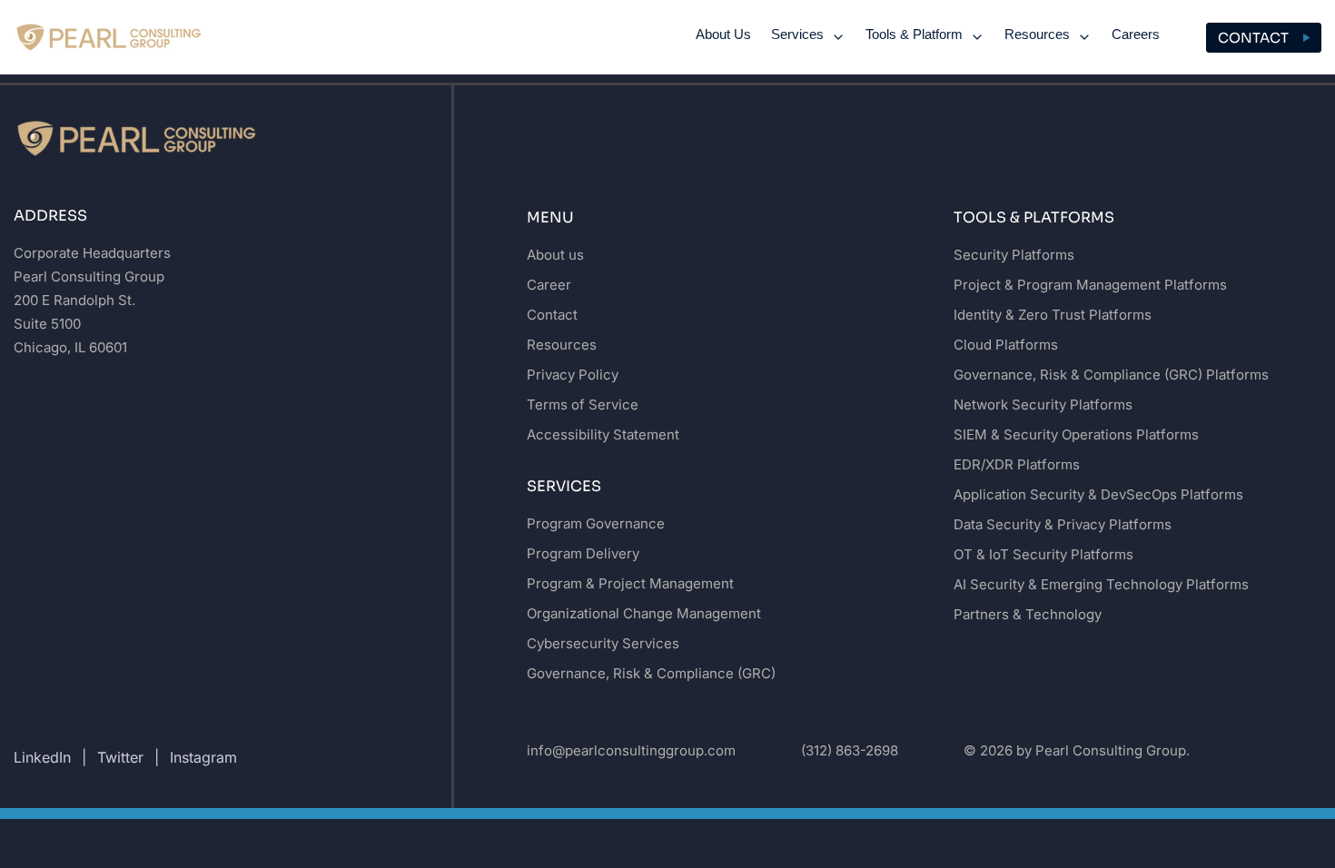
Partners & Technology (1028, 614)
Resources (562, 344)
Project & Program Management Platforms (1090, 284)
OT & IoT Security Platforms (1043, 554)
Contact (1253, 37)
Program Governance (596, 523)
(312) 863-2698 (849, 750)
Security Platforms (1014, 254)
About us (555, 254)
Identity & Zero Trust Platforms (1053, 314)
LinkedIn (42, 757)
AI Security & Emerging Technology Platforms (1101, 584)
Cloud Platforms (1006, 344)
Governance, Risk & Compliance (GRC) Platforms (1111, 374)
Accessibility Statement (603, 434)
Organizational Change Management (644, 613)
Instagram (203, 757)
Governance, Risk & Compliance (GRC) (651, 673)
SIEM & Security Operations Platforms (1076, 434)
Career (549, 284)
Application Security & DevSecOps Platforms (1098, 494)
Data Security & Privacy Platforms (1063, 524)
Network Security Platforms (1043, 404)
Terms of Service (582, 404)
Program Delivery (583, 553)
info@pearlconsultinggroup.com (631, 750)
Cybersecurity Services (603, 643)
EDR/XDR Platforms (1017, 464)
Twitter (120, 757)
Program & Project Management (630, 583)
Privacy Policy (572, 374)
